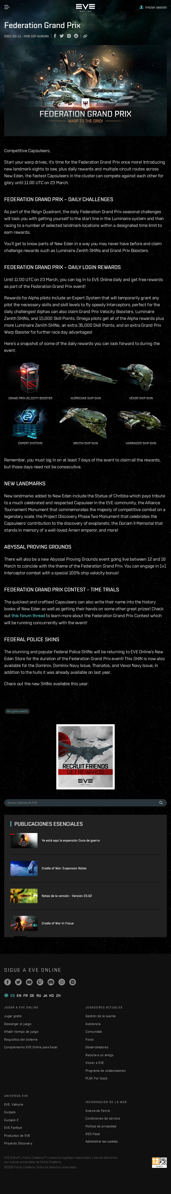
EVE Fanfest (13, 1127)
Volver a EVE (95, 1062)
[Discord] (51, 982)
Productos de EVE (17, 1135)
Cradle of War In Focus (58, 923)
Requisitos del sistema (21, 1039)
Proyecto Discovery (18, 1143)
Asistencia (93, 1024)
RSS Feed (93, 1134)
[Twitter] (18, 982)
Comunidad (94, 1031)
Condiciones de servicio (103, 1118)
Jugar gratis (13, 1016)
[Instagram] (61, 982)
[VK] (72, 982)
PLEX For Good (96, 1078)
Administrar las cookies (102, 1141)
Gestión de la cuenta (101, 1016)
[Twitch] (40, 982)
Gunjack (10, 1112)
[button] (153, 7)
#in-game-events (17, 711)
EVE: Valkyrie (13, 1104)
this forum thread (28, 615)
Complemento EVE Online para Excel (31, 1047)
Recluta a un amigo (100, 1055)
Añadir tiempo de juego (21, 1031)
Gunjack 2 (11, 1120)
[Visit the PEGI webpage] (159, 1162)
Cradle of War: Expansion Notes (64, 868)
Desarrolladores (97, 1047)
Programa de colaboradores (106, 1070)
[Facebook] (7, 982)
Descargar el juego (17, 1024)
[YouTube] (29, 982)
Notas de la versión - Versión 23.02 (67, 896)
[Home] (85, 11)
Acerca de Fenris (98, 1110)
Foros (90, 1039)
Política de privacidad (101, 1126)
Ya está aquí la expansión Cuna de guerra (71, 840)
